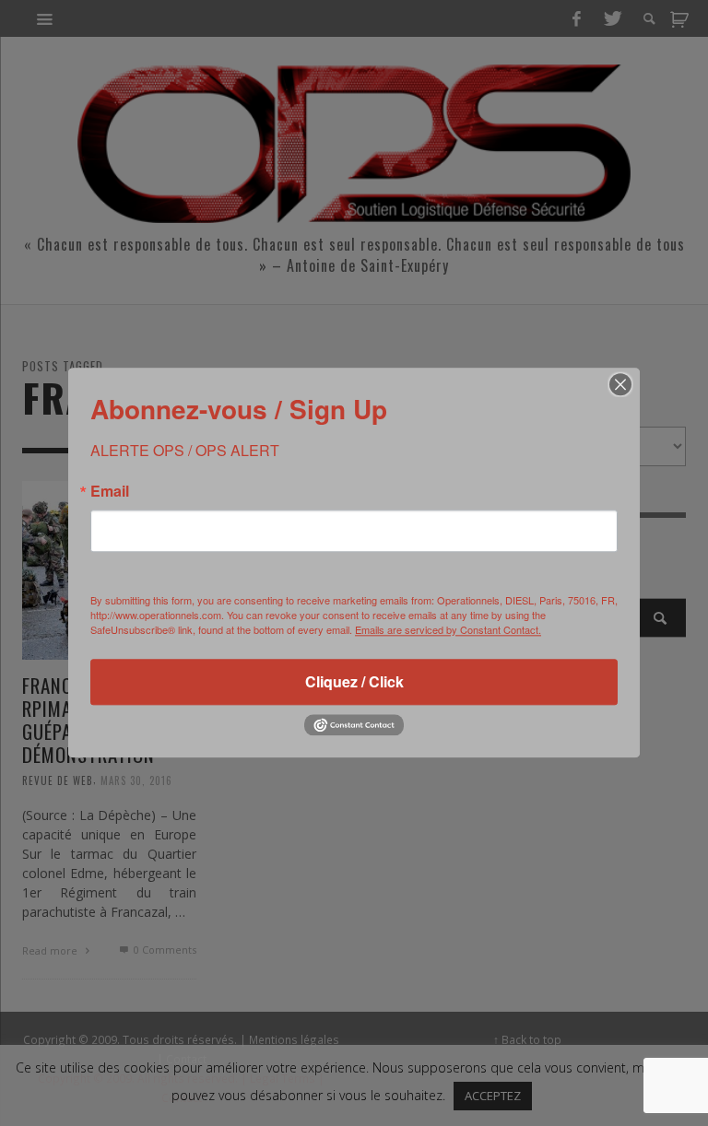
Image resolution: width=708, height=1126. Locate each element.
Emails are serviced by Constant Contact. (448, 629)
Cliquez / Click (354, 681)
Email (109, 491)
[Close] (620, 384)
